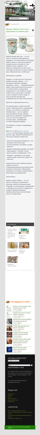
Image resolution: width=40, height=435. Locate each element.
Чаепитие (23, 22)
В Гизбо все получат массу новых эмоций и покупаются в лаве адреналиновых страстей (22, 341)
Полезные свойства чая (21, 26)
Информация (11, 401)
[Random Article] (33, 31)
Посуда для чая (16, 22)
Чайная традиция (15, 1)
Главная (8, 1)
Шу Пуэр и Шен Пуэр (13, 400)
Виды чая (8, 22)
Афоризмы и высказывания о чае (13, 4)
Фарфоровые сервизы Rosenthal (11, 265)
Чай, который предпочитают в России (17, 410)
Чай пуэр (10, 395)
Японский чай (11, 394)
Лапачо (9, 397)
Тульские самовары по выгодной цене (12, 250)
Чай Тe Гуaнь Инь (12, 398)
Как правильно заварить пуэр (15, 418)
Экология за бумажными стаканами (22, 251)
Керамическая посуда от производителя (22, 237)
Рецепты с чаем (10, 26)
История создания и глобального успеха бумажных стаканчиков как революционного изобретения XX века (12, 233)
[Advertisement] (20, 206)
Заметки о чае (30, 22)
